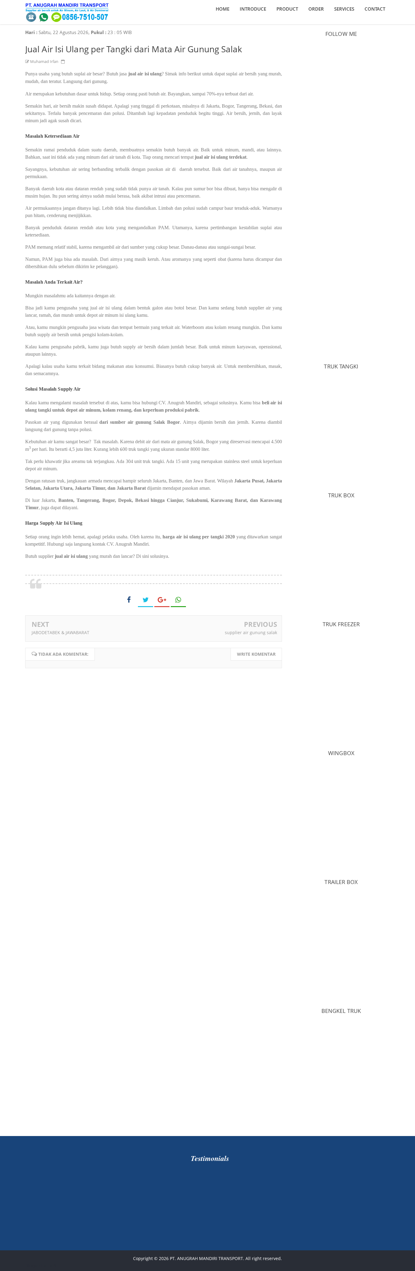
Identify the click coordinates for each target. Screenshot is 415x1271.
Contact (375, 9)
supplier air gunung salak (251, 632)
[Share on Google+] (162, 600)
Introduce (253, 9)
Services (344, 9)
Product (287, 9)
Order (316, 9)
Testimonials (210, 1158)
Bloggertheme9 (40, 1266)
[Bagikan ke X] (145, 600)
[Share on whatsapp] (178, 600)
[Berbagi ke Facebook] (129, 599)
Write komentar (256, 654)
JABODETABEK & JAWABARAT (60, 632)
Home (222, 9)
